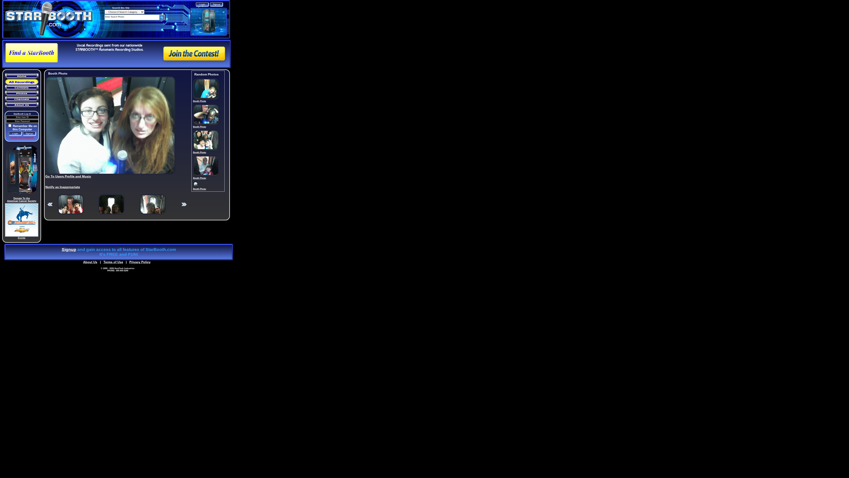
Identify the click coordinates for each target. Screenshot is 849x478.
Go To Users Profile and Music (68, 176)
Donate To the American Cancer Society (21, 199)
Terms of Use (113, 262)
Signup (69, 249)
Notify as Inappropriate (62, 187)
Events (21, 238)
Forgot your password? (22, 137)
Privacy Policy (140, 262)
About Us (90, 262)
